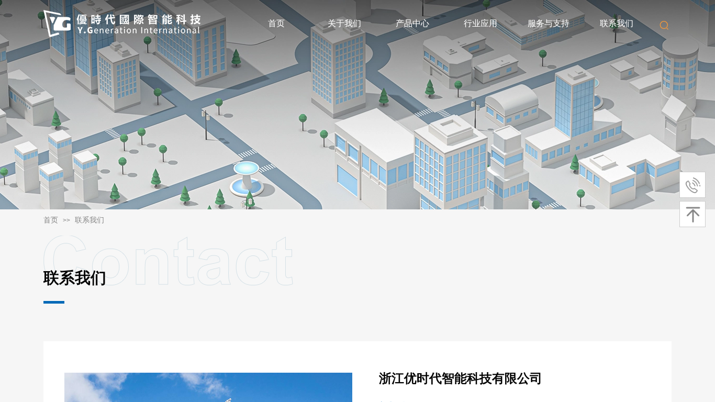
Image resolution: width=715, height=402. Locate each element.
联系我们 (616, 23)
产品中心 (412, 23)
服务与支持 (548, 23)
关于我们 (344, 23)
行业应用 (480, 23)
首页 (276, 23)
